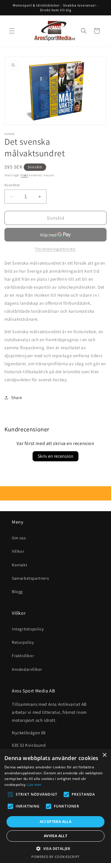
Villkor (18, 551)
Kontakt (19, 565)
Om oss (19, 538)
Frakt (24, 175)
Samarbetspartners (30, 578)
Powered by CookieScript (55, 856)
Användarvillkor (27, 669)
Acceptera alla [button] (56, 821)
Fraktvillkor (23, 655)
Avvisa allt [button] (55, 835)
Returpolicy (23, 642)
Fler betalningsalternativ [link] (55, 249)
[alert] (55, 806)
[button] (11, 30)
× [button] (104, 755)
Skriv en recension (55, 456)
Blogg (17, 591)
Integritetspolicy (28, 629)
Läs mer (34, 784)
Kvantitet (12, 184)
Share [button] (16, 397)
